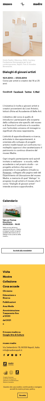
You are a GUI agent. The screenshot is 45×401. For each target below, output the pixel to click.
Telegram (20, 355)
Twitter (28, 92)
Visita (6, 271)
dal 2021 (7, 320)
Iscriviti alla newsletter (22, 251)
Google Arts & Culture (13, 334)
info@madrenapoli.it (12, 350)
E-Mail (36, 92)
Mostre (7, 276)
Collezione (9, 281)
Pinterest (7, 172)
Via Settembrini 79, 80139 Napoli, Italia (21, 347)
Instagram (12, 355)
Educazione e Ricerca (9, 296)
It (3, 324)
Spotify (16, 355)
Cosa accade (11, 286)
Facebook (18, 92)
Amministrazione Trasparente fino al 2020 (11, 313)
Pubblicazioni (9, 302)
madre (37, 4)
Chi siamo (7, 291)
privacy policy (29, 389)
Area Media (8, 306)
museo (7, 4)
